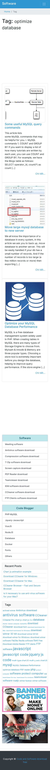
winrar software (39, 681)
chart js (18, 620)
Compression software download (22, 456)
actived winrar (9, 610)
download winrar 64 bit (27, 634)
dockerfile (23, 624)
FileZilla (14, 640)
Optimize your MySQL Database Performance (21, 325)
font (36, 640)
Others (8, 556)
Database (10, 538)
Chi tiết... (40, 173)
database (39, 619)
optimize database (11, 670)
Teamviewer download (16, 480)
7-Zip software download (18, 462)
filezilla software (26, 640)
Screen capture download (18, 468)
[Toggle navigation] (44, 4)
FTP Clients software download (21, 498)
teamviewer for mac (9, 677)
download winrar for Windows (16, 637)
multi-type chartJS (20, 660)
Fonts (8, 550)
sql (45, 674)
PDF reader (25, 670)
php (33, 669)
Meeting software (14, 444)
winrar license (25, 681)
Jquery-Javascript (14, 520)
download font (20, 627)
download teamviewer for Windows (18, 630)
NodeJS (9, 532)
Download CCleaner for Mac (17, 581)
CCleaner (41, 615)
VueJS (8, 526)
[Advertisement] (25, 58)
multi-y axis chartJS (38, 660)
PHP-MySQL (11, 514)
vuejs (16, 680)
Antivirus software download (20, 450)
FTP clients (31, 644)
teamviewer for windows (25, 677)
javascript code (16, 654)
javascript (22, 648)
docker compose (13, 624)
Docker (8, 544)
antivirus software (19, 615)
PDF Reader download (16, 474)
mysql (7, 665)
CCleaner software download (20, 492)
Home (7, 11)
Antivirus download (26, 610)
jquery (34, 654)
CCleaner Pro (8, 620)
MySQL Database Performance (26, 665)
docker (5, 624)
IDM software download (17, 486)
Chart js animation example (17, 571)
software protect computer (26, 673)
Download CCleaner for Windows (20, 576)
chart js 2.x (27, 620)
